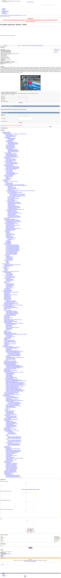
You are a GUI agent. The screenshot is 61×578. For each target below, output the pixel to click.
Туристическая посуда (8, 289)
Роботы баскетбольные (10, 412)
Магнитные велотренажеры (10, 422)
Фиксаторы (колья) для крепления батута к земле (16, 209)
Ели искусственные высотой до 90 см (12, 244)
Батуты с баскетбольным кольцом (13, 198)
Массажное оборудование (6, 291)
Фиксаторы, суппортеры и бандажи (10, 343)
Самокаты (9, 238)
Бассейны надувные (9, 182)
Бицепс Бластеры (9, 348)
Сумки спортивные (9, 171)
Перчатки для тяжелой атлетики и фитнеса (13, 355)
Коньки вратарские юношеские (13, 143)
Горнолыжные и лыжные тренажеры (10, 428)
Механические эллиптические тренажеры (13, 475)
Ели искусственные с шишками (11, 254)
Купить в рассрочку (31, 45)
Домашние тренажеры (6, 395)
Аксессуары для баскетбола (10, 410)
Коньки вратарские (9, 141)
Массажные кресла (7, 296)
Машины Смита (8, 449)
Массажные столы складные (10, 300)
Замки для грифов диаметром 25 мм (14, 443)
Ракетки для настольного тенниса (11, 468)
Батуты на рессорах (11, 197)
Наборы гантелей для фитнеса (11, 314)
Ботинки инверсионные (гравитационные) (11, 307)
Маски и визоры (9, 176)
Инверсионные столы (7, 446)
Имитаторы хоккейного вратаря (11, 135)
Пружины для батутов (11, 214)
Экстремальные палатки (10, 285)
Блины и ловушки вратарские (11, 138)
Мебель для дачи (7, 281)
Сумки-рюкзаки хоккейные (10, 174)
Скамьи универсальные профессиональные (13, 388)
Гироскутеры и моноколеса (10, 234)
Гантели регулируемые (12, 433)
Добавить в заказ (24, 45)
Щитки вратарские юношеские (13, 150)
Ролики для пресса (7, 337)
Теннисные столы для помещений (11, 463)
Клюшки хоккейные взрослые (11, 156)
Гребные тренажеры (7, 429)
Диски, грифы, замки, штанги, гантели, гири (11, 430)
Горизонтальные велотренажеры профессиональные (14, 366)
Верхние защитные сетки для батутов (14, 202)
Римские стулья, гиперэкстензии (11, 452)
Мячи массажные (9, 328)
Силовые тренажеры (7, 447)
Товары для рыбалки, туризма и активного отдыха (10, 271)
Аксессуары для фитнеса (8, 305)
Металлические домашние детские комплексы (13, 221)
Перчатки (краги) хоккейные (9, 165)
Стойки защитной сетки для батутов (14, 217)
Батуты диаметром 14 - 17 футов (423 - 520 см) (17, 195)
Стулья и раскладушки (10, 274)
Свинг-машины (6, 293)
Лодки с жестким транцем (10, 277)
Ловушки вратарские (11, 139)
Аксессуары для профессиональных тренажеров (12, 347)
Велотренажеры (7, 420)
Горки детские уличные (10, 224)
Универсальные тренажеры (8, 472)
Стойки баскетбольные (10, 413)
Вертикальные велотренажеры (11, 425)
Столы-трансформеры (9, 258)
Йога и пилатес (6, 318)
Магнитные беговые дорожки (11, 416)
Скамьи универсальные (10, 457)
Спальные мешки (7, 288)
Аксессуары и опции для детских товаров (11, 181)
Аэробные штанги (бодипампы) (9, 306)
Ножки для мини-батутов (12, 213)
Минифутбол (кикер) (9, 256)
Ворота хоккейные (9, 134)
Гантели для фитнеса (7, 310)
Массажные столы (7, 299)
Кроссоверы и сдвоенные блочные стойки (13, 448)
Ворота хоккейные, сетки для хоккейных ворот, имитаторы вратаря (15, 133)
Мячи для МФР (8, 325)
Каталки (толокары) (9, 236)
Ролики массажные (7, 338)
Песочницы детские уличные (11, 229)
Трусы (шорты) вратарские (10, 146)
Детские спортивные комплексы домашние (11, 219)
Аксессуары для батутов (10, 200)
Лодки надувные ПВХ (8, 275)
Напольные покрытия (7, 371)
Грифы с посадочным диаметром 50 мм (14, 438)
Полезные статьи (5, 13)
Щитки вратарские (9, 148)
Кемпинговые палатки (10, 283)
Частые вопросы (5, 11)
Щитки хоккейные (7, 179)
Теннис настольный (7, 462)
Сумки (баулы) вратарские (10, 145)
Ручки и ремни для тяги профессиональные (13, 352)
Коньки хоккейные (7, 157)
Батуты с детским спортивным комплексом (15, 192)
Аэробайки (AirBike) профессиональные (12, 365)
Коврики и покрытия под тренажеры (12, 350)
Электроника (8, 356)
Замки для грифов (9, 442)
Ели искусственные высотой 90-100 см (12, 245)
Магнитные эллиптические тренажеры (12, 476)
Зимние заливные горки (10, 226)
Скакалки (5, 339)
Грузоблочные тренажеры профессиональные (13, 379)
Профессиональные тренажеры (7, 346)
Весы (5, 309)
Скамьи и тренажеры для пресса (11, 455)
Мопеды (5, 268)
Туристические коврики (8, 290)
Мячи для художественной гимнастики (12, 327)
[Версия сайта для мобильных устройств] (25, 576)
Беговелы (7, 231)
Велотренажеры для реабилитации (10, 363)
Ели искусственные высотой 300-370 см (12, 250)
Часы (7, 408)
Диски (7, 439)
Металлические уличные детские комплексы (13, 228)
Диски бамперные (9, 375)
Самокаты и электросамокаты (11, 237)
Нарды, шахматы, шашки (8, 260)
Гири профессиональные (10, 373)
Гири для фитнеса (7, 316)
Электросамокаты (11, 239)
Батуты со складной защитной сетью (14, 196)
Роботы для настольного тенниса (11, 466)
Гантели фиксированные (10, 372)
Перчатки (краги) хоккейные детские (12, 166)
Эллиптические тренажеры (8, 474)
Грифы (7, 435)
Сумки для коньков (9, 170)
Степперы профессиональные (9, 393)
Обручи (5, 330)
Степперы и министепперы (8, 461)
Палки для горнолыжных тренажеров (12, 404)
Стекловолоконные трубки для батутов (14, 216)
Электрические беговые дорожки (11, 417)
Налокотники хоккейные (8, 164)
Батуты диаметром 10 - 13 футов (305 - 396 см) (17, 194)
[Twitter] (2, 47)
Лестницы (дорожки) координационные (10, 321)
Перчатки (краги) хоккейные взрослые (12, 168)
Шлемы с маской (9, 178)
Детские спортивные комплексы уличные (11, 223)
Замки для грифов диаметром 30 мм (14, 444)
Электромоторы (8, 280)
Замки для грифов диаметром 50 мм (14, 445)
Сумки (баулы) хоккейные (10, 172)
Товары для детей (6, 15)
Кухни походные (9, 273)
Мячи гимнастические (10, 324)
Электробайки (8, 241)
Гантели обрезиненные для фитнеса (12, 312)
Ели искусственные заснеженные (11, 253)
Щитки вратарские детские (12, 149)
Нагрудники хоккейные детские (11, 162)
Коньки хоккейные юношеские (11, 159)
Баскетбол (6, 409)
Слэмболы (8, 329)
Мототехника (4, 267)
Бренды (3, 573)
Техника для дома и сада (6, 263)
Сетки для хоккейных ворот (10, 136)
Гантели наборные (9, 431)
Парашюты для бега (7, 331)
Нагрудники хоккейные (8, 161)
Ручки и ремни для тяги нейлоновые (14, 354)
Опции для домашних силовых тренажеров (13, 451)
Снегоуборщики (7, 266)
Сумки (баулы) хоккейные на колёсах (12, 173)
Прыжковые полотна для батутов (13, 215)
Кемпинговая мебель (7, 272)
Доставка (3, 9)
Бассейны (11, 15)
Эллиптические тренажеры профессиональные (12, 394)
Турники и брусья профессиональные (12, 391)
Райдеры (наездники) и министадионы (10, 471)
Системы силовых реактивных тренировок (11, 392)
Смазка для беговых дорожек (11, 359)
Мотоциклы (6, 269)
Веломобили (8, 232)
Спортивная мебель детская (10, 222)
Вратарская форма (7, 137)
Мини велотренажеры (9, 424)
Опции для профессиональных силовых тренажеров (14, 382)
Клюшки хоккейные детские (11, 153)
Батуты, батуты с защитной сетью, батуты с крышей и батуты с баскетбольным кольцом (20, 190)
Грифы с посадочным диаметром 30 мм (14, 437)
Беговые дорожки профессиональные (10, 361)
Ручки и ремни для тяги (10, 401)
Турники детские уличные (10, 230)
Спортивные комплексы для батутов (14, 207)
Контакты (3, 12)
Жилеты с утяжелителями (8, 317)
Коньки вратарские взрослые (13, 144)
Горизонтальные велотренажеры (11, 426)
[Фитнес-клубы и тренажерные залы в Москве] (30, 527)
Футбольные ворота (7, 473)
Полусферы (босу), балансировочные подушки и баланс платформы (15, 334)
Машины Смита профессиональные (12, 381)
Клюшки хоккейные (7, 152)
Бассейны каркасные (17, 15)
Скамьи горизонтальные (10, 453)
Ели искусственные (7, 243)
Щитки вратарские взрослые (12, 151)
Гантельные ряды (7, 369)
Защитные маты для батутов (12, 211)
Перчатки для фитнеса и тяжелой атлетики (13, 405)
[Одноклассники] (3, 47)
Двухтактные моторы (9, 279)
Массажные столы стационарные (11, 301)
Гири (7, 434)
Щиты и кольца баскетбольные (11, 414)
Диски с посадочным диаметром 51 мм (14, 441)
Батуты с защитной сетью (12, 193)
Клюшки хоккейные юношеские (11, 154)
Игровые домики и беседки (10, 225)
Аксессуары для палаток (10, 287)
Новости (3, 574)
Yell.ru (32, 528)
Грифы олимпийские (9, 374)
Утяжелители (6, 342)
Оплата (3, 10)
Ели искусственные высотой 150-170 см (12, 247)
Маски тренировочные (8, 322)
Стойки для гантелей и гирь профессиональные (14, 389)
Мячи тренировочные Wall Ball (11, 323)
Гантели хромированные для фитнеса (12, 313)
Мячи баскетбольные (9, 411)
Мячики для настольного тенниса (11, 467)
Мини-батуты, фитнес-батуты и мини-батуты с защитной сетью (16, 185)
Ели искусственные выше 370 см (11, 251)
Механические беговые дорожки (11, 415)
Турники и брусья (9, 460)
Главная (1, 15)
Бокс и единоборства (7, 418)
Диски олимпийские (9, 376)
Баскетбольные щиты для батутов (13, 201)
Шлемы (7, 177)
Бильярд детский (9, 257)
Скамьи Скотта (8, 456)
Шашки (7, 262)
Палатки (5, 282)
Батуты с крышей (11, 199)
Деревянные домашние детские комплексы (13, 220)
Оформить (30, 547)
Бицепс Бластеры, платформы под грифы (13, 397)
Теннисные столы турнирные (11, 465)
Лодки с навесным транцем (10, 276)
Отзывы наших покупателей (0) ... (8, 106)
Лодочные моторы (7, 278)
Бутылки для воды (7, 308)
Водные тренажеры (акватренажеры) (10, 368)
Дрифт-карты (8, 235)
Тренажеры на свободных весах (11, 459)
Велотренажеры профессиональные (10, 364)
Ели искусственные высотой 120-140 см (12, 246)
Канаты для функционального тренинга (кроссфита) (12, 319)
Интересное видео (5, 575)
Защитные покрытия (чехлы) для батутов (15, 203)
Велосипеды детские (9, 233)
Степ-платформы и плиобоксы (9, 340)
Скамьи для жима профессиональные (12, 385)
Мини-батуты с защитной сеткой (13, 188)
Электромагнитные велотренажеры (12, 423)
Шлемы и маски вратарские (10, 147)
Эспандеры (6, 345)
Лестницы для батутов (11, 205)
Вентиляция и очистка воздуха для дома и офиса (12, 264)
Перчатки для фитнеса (8, 332)
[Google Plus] (4, 47)
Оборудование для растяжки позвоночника (11, 303)
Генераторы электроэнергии (9, 265)
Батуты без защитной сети (12, 191)
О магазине (4, 8)
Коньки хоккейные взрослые (11, 160)
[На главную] (5, 3)
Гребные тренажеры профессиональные (10, 370)
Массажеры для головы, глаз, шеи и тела (11, 294)
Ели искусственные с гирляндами (11, 252)
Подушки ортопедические (8, 304)
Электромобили (8, 242)
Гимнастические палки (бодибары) (10, 315)
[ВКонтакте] (1, 47)
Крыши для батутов (11, 204)
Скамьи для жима (9, 454)
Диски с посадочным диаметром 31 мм (14, 440)
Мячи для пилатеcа (9, 326)
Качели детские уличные (10, 227)
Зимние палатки (9, 286)
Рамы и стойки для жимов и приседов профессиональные (15, 383)
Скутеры (5, 270)
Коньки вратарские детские (12, 142)
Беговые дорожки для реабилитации (10, 360)
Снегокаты (8, 240)
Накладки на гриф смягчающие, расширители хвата (14, 351)
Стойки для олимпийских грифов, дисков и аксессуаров (15, 390)
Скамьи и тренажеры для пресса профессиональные (14, 386)
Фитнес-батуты (10, 189)
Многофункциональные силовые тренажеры (13, 450)
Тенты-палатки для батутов (12, 208)
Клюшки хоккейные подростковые (12, 155)
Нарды (7, 261)
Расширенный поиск (30, 1)
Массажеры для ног (7, 295)
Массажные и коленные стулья (9, 302)
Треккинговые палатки (10, 284)
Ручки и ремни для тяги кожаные (13, 353)
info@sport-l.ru (2, 556)
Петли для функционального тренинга (10, 333)
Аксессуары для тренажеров (9, 396)
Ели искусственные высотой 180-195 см (12, 248)
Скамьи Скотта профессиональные (12, 387)
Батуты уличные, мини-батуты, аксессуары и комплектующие (14, 184)
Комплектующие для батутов (11, 210)
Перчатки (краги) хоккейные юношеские (13, 167)
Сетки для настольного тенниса (11, 469)
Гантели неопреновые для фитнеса (12, 311)
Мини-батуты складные (12, 187)
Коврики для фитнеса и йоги (9, 320)
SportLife (2, 564)
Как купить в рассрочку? (38, 45)
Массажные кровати (7, 297)
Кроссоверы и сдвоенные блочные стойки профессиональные (16, 380)
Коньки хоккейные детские (10, 158)
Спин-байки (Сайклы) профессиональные (13, 367)
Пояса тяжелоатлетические (10, 358)
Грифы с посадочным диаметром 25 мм (14, 436)
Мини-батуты (10, 186)
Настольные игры (9, 259)
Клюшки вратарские (9, 140)
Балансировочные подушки (10, 336)
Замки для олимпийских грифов (11, 377)
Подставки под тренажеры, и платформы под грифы (14, 357)
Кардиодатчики (8, 349)
